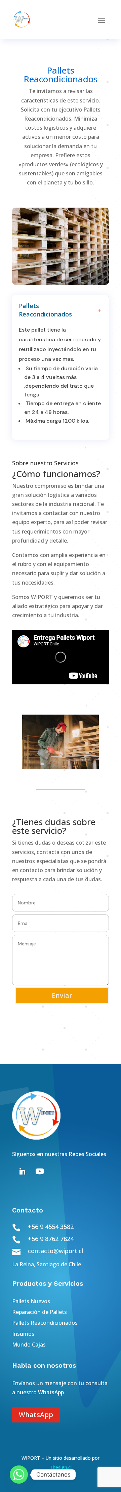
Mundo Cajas (29, 1344)
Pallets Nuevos (31, 1301)
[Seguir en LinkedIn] (22, 1171)
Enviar (62, 995)
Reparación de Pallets (39, 1312)
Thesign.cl (61, 1467)
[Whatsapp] (19, 1474)
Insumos (23, 1333)
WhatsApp (36, 1414)
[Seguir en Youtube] (40, 1171)
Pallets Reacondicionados (45, 1322)
